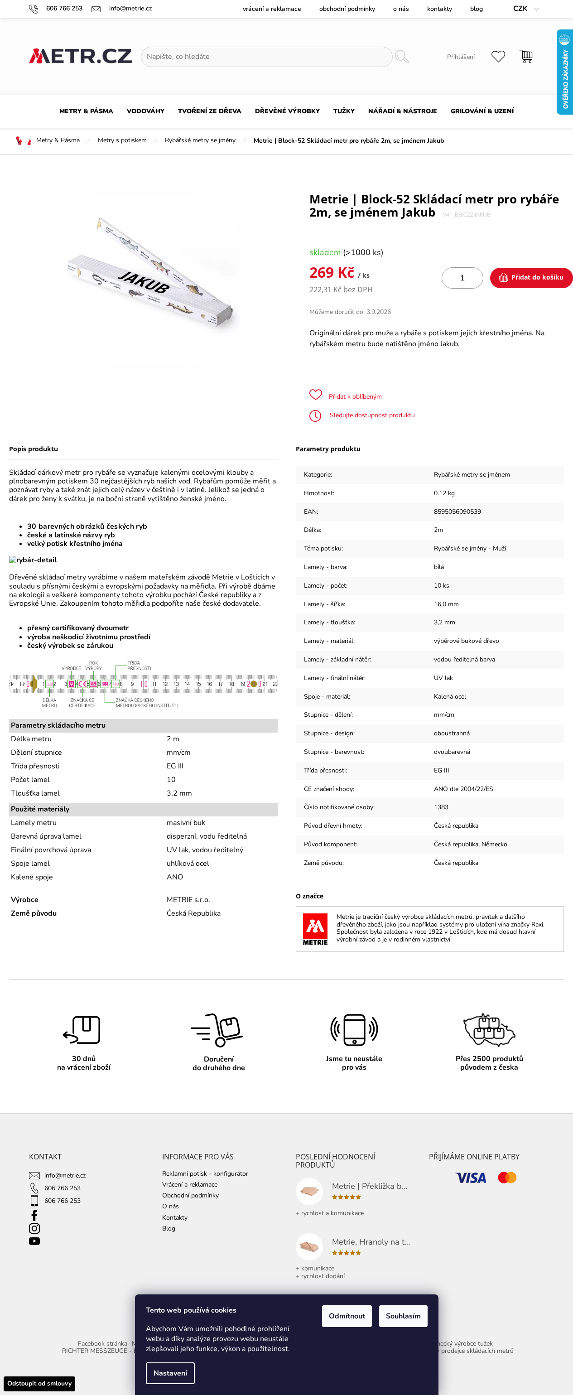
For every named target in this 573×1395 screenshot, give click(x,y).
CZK (521, 9)
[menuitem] (86, 111)
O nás (401, 9)
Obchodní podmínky (347, 9)
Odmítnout (347, 1316)
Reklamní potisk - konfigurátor (205, 1173)
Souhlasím (403, 1316)
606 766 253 (62, 1188)
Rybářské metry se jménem (472, 474)
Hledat (402, 57)
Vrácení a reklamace (272, 9)
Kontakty (439, 9)
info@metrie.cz (65, 1175)
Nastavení (170, 1373)
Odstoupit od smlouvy (39, 1383)
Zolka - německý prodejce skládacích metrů (453, 1351)
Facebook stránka (102, 1343)
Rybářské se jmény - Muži (470, 548)
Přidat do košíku (537, 277)
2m (438, 530)
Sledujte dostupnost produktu (371, 415)
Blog (476, 9)
